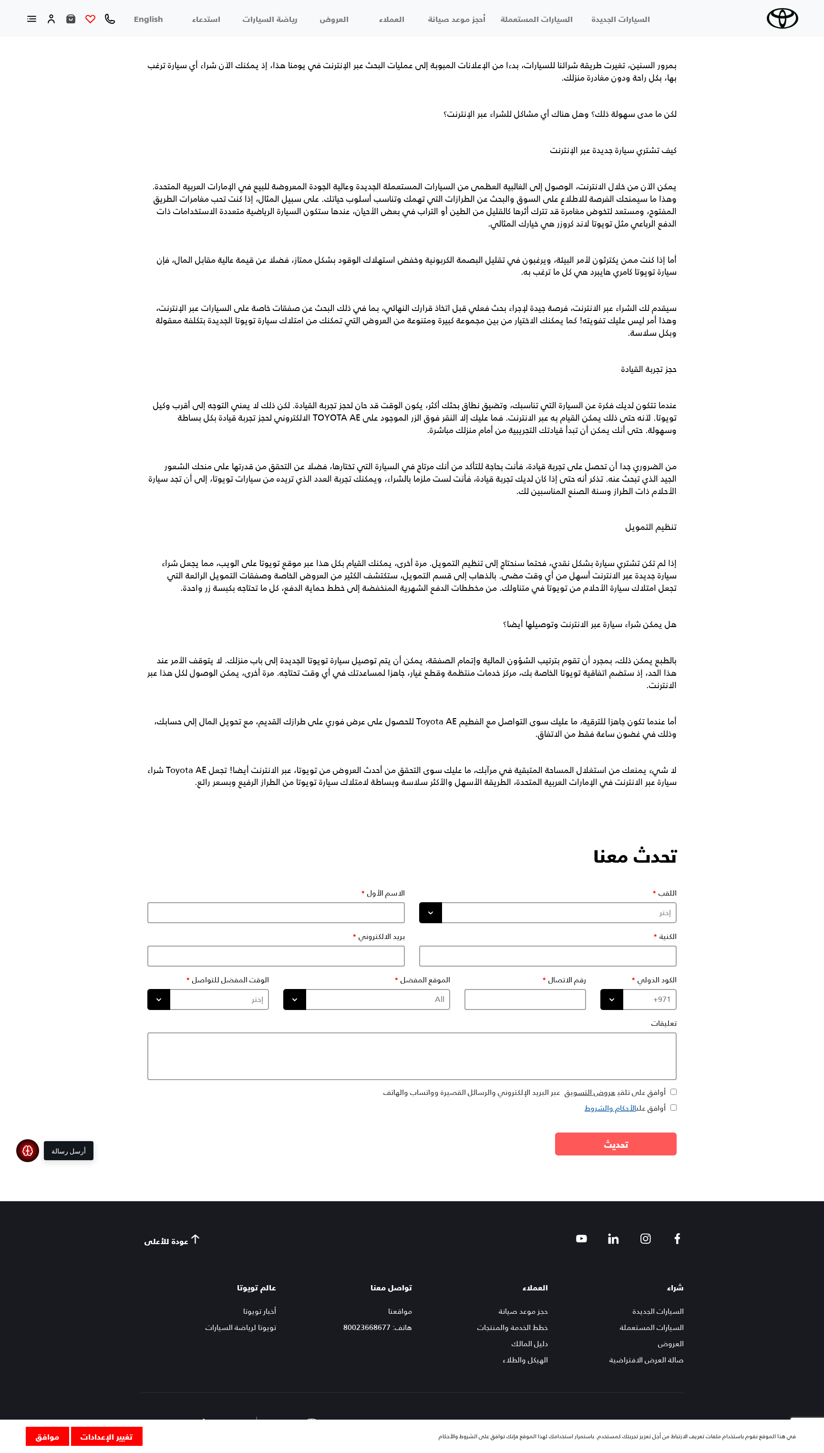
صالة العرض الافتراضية (646, 1360)
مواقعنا (400, 1311)
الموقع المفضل (425, 980)
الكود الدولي (657, 980)
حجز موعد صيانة (523, 1311)
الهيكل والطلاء (525, 1360)
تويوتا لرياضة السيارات (241, 1327)
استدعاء (206, 18)
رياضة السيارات (270, 18)
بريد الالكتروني (382, 936)
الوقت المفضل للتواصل (230, 980)
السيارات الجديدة (621, 18)
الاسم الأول (386, 893)
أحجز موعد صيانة (456, 18)
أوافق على (625, 1108)
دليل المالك (530, 1344)
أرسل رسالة (69, 1150)
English (148, 18)
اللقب (668, 893)
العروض (334, 18)
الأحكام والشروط (610, 1108)
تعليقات (664, 1023)
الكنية (668, 936)
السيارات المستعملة (537, 18)
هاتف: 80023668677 (377, 1327)
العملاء (391, 18)
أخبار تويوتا (259, 1311)
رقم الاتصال (567, 980)
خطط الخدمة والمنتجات (512, 1327)
